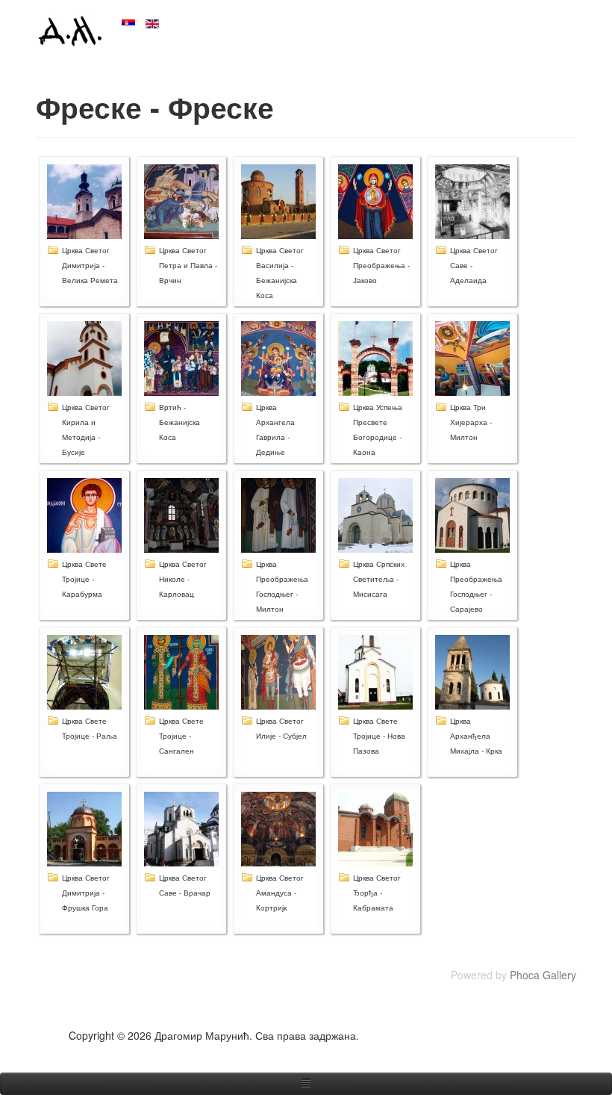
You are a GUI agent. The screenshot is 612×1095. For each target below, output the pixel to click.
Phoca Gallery (543, 974)
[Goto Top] (571, 1035)
